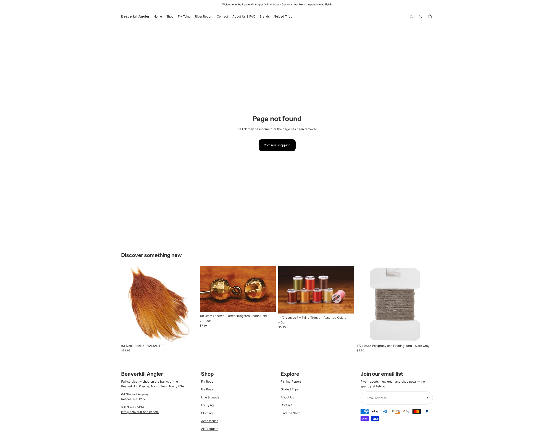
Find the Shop (290, 413)
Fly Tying (207, 405)
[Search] (411, 16)
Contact (286, 405)
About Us (287, 397)
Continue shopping (277, 145)
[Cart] (430, 16)
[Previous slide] (284, 289)
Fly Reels (207, 389)
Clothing (207, 413)
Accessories (209, 421)
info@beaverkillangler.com (140, 412)
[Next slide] (347, 289)
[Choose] (190, 335)
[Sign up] (426, 397)
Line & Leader (211, 397)
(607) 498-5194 (132, 407)
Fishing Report (291, 381)
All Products (209, 429)
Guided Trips (290, 389)
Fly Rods (207, 381)
